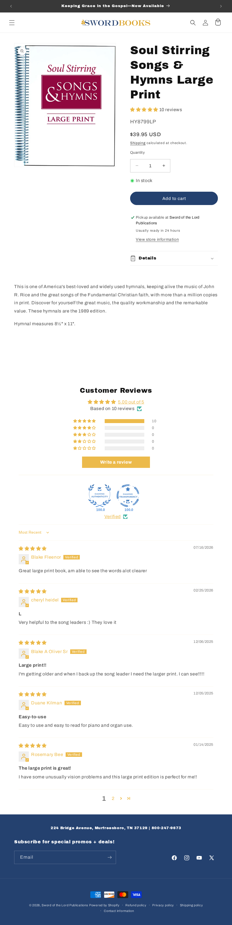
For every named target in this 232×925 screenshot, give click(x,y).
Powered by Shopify (104, 905)
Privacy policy (163, 905)
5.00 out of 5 (131, 402)
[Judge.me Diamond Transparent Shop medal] (128, 495)
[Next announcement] (221, 6)
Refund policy (135, 905)
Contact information (119, 911)
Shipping (138, 143)
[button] (12, 22)
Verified (112, 516)
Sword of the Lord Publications (65, 905)
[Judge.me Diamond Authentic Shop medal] (99, 495)
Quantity (137, 153)
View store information (157, 239)
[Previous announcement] (11, 6)
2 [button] (113, 798)
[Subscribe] (109, 857)
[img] (33, 548)
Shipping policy (191, 905)
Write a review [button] (116, 462)
